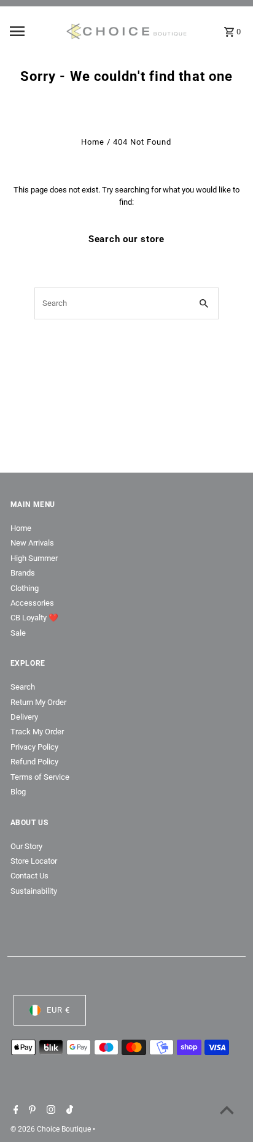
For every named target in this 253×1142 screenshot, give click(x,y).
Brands (22, 572)
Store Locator (33, 861)
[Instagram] (49, 1110)
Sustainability (33, 891)
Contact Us (29, 875)
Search (22, 686)
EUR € (58, 1009)
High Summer (34, 558)
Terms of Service (39, 777)
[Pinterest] (31, 1110)
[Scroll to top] (227, 1110)
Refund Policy (34, 761)
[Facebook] (14, 1110)
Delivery (24, 716)
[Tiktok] (68, 1110)
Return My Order (38, 702)
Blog (18, 791)
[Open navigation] (33, 31)
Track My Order (37, 731)
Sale (18, 633)
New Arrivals (32, 542)
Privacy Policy (34, 747)
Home (92, 142)
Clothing (24, 588)
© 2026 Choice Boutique (51, 1129)
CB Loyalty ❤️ (34, 617)
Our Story (26, 846)
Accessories (32, 602)
